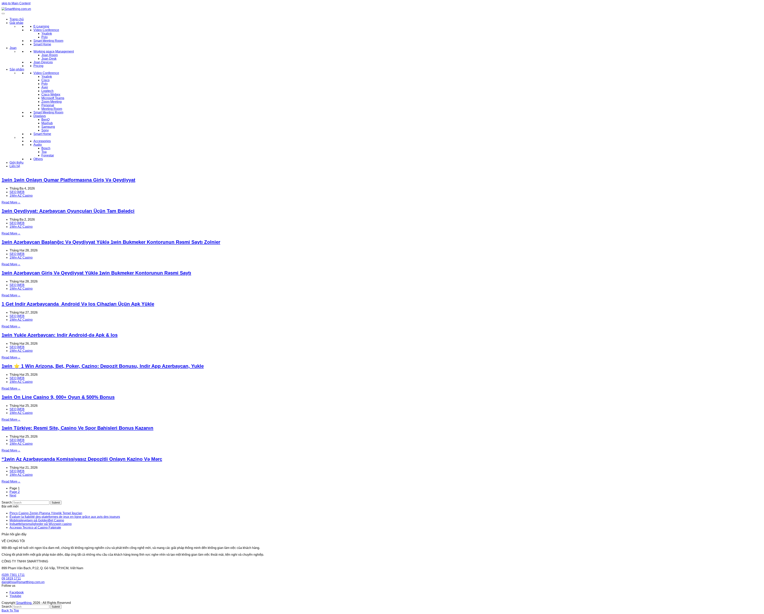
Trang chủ (17, 19)
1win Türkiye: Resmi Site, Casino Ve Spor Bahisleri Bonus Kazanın (77, 428)
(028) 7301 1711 (13, 575)
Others (38, 159)
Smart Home (42, 44)
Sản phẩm (17, 69)
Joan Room (49, 55)
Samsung (48, 126)
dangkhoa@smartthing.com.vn (23, 582)
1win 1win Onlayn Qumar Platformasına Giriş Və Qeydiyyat (68, 180)
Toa (44, 152)
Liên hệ (15, 166)
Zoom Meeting (51, 101)
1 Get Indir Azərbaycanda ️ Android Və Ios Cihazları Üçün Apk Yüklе (78, 304)
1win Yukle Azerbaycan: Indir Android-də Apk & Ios (60, 335)
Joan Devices (43, 62)
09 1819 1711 (11, 578)
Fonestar (47, 155)
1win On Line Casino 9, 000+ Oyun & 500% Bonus (58, 397)
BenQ (45, 119)
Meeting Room (51, 108)
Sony (45, 130)
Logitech (47, 91)
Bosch (45, 148)
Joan (13, 48)
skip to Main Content (16, 3)
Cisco (45, 80)
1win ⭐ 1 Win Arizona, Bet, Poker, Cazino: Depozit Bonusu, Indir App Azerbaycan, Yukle (103, 366)
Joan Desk (49, 58)
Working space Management (53, 51)
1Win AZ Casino (21, 195)
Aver (44, 87)
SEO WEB (17, 192)
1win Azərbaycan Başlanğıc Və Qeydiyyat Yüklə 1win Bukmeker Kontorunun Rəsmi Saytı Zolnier (111, 242)
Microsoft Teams (52, 98)
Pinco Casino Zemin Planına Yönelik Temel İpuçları (46, 513)
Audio (37, 144)
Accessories (42, 141)
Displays (39, 116)
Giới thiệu (16, 162)
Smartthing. (24, 602)
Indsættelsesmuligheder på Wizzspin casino (41, 524)
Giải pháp (16, 22)
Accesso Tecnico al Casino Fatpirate (35, 527)
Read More (11, 202)
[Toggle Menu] (3, 13)
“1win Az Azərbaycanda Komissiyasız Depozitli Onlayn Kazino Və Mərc (82, 459)
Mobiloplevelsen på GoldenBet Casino (37, 520)
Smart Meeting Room (48, 40)
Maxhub (47, 123)
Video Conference (46, 30)
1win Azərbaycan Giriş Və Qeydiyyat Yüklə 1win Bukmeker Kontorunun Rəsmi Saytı (96, 273)
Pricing (38, 65)
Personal (47, 105)
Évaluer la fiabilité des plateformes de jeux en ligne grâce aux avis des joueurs (65, 516)
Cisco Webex (50, 94)
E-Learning (41, 26)
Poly (44, 37)
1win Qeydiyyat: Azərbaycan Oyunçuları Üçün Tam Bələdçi (68, 211)
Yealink (46, 33)
